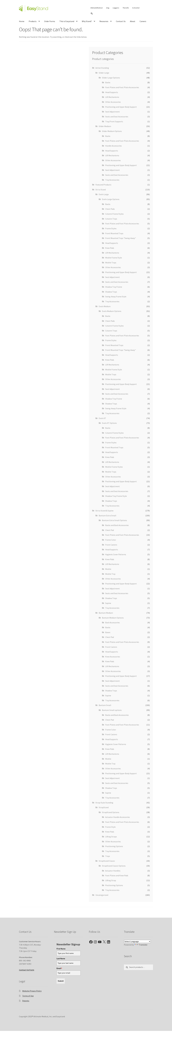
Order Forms (49, 21)
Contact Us (121, 21)
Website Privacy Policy (32, 991)
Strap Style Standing (104, 802)
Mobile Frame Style (113, 257)
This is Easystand (66, 21)
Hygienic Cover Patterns (115, 554)
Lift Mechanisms (112, 97)
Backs (107, 82)
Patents (25, 1000)
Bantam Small (105, 705)
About (132, 21)
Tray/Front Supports (114, 121)
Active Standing (102, 68)
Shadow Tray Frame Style (116, 496)
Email (59, 968)
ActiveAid (135, 8)
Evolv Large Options (110, 199)
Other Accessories (113, 102)
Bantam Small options (112, 710)
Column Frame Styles (114, 214)
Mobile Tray (110, 574)
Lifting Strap (110, 880)
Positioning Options (114, 846)
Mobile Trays (110, 262)
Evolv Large (104, 194)
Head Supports (111, 92)
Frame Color (110, 540)
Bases (107, 632)
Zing (107, 8)
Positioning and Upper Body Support (121, 107)
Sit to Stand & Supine (104, 510)
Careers (143, 21)
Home (21, 21)
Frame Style (110, 827)
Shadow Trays (111, 291)
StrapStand (104, 807)
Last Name (61, 958)
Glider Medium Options (112, 131)
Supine (108, 603)
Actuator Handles (112, 870)
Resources (103, 21)
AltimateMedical (96, 8)
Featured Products (103, 184)
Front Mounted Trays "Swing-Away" (120, 238)
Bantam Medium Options (113, 617)
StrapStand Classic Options (114, 866)
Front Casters (111, 544)
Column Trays (111, 218)
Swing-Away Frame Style (115, 296)
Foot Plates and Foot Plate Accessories (122, 87)
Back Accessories (112, 622)
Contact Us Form (26, 970)
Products (33, 21)
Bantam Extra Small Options (114, 520)
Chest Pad (109, 530)
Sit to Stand (100, 189)
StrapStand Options (110, 812)
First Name (61, 949)
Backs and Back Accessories (117, 525)
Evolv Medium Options (111, 311)
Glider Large (104, 72)
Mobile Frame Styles (114, 467)
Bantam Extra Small (107, 515)
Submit (61, 981)
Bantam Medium (106, 613)
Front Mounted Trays (114, 233)
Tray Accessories (112, 180)
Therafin (126, 8)
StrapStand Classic (107, 861)
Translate (143, 944)
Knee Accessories (112, 656)
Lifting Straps (111, 836)
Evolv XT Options (109, 423)
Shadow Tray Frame (113, 287)
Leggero (116, 8)
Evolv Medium (105, 306)
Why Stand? (87, 21)
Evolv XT (102, 418)
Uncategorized (101, 895)
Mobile (108, 569)
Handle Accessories (113, 145)
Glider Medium (105, 126)
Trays (107, 856)
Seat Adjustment (112, 111)
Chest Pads (110, 209)
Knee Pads (109, 248)
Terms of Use (28, 996)
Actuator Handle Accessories (117, 817)
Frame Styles (110, 228)
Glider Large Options (111, 77)
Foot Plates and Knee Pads (116, 875)
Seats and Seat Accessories (116, 116)
